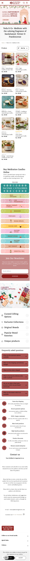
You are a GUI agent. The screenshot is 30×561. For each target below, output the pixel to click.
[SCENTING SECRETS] (15, 2)
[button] (3, 2)
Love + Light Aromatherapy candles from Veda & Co (21, 69)
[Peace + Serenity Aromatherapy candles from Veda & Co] (22, 80)
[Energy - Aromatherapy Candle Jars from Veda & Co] (8, 146)
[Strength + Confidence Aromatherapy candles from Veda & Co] (22, 102)
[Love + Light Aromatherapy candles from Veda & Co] (22, 59)
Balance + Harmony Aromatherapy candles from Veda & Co (7, 90)
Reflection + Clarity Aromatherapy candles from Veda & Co (7, 112)
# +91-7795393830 (17, 515)
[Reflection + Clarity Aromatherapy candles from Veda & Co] (8, 102)
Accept (20, 558)
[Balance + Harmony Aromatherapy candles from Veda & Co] (8, 80)
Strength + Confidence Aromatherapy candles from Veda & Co (21, 112)
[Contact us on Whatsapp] (24, 515)
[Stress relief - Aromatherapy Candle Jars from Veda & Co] (22, 123)
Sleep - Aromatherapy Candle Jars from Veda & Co (8, 69)
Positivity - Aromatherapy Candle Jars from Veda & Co (7, 134)
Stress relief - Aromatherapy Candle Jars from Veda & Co (21, 135)
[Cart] (26, 2)
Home (3, 43)
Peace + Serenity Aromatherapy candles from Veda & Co (21, 90)
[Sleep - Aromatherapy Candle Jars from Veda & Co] (8, 59)
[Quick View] (12, 54)
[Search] (23, 2)
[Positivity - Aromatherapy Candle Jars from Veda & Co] (8, 123)
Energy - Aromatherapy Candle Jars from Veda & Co (8, 156)
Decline (9, 558)
